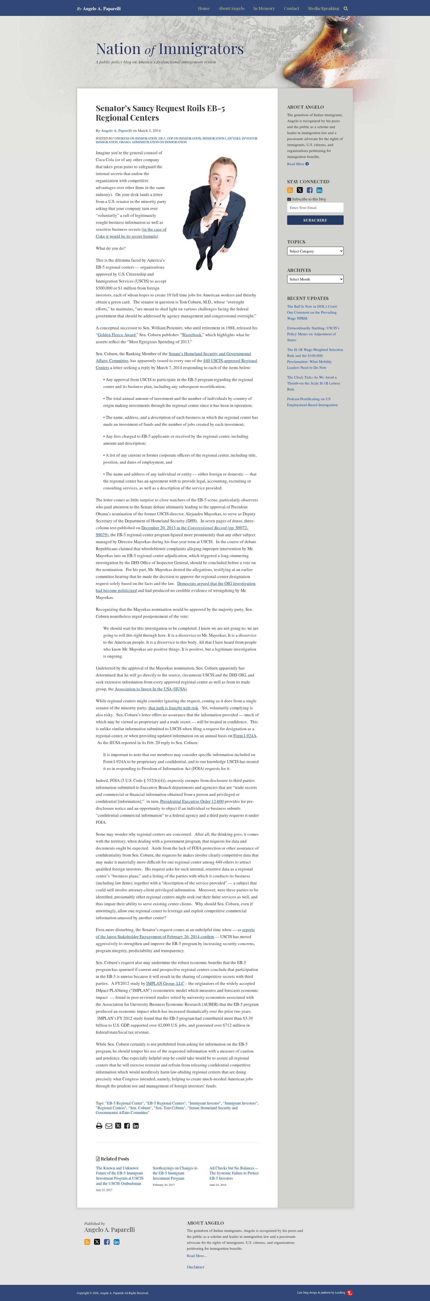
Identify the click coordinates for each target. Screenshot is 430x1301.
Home (204, 8)
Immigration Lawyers (221, 138)
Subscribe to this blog (308, 198)
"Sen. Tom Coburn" (169, 1107)
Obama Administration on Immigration (153, 142)
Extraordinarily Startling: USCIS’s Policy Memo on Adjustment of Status (313, 333)
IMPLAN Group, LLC (165, 983)
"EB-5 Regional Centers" (166, 1103)
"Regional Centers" (111, 1107)
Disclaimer (196, 1266)
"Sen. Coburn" (140, 1107)
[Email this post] (109, 1125)
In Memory (264, 8)
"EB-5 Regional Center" (124, 1103)
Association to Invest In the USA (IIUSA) (151, 689)
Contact (291, 8)
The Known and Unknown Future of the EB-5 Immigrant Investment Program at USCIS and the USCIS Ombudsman (120, 1175)
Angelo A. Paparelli (116, 130)
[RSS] (290, 190)
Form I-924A (244, 735)
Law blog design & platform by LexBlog (321, 1292)
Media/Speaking (323, 8)
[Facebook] (310, 190)
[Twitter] (300, 190)
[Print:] (99, 1125)
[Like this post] (127, 1125)
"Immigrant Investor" (204, 1103)
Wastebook (192, 334)
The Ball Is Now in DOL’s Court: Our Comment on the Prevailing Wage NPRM (312, 312)
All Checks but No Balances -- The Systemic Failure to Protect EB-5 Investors (234, 1173)
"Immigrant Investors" (240, 1103)
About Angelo (231, 8)
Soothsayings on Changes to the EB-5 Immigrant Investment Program (175, 1173)
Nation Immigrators (170, 48)
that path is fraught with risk (173, 708)
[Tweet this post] (118, 1125)
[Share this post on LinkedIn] (136, 1125)
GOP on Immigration (184, 138)
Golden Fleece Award (117, 334)
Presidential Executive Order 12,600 (192, 801)
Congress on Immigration (134, 138)
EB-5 (162, 138)
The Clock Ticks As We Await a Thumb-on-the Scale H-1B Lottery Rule (313, 383)
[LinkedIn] (319, 190)
